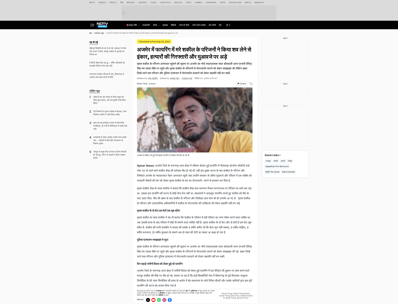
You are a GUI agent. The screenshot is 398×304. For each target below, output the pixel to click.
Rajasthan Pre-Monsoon (277, 166)
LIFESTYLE (165, 2)
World (102, 2)
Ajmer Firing (227, 293)
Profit (113, 2)
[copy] (251, 83)
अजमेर (275, 161)
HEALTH (178, 2)
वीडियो (173, 25)
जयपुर (290, 161)
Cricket (143, 2)
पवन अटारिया (153, 78)
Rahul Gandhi (288, 172)
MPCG (248, 2)
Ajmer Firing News (241, 293)
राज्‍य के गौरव (184, 25)
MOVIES (131, 2)
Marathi (259, 2)
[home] (102, 24)
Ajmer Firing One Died (229, 296)
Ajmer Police (242, 298)
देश (220, 25)
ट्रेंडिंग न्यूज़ (94, 90)
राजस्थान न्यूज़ (187, 78)
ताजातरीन (146, 25)
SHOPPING (211, 2)
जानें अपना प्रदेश (199, 25)
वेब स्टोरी (212, 25)
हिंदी (121, 2)
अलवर (283, 161)
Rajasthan (235, 2)
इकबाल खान (174, 78)
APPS (222, 2)
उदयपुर (268, 161)
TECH (188, 2)
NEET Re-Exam (273, 172)
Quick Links (272, 155)
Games (198, 2)
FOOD (153, 2)
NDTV (92, 2)
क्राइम (165, 25)
